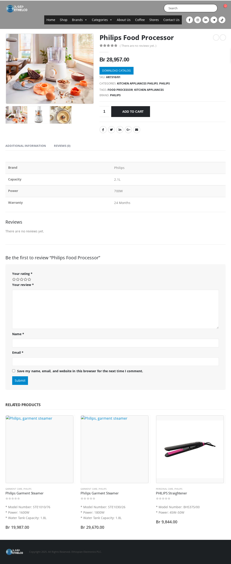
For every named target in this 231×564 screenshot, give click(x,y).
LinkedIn (119, 129)
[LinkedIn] (205, 19)
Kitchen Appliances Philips (137, 83)
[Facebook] (189, 19)
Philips (115, 95)
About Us (124, 20)
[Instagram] (197, 19)
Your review (23, 285)
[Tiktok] (222, 19)
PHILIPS (164, 83)
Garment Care (13, 488)
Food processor (120, 90)
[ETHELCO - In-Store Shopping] (16, 9)
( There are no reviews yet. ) (138, 46)
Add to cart (133, 111)
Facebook (103, 129)
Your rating (22, 273)
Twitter (111, 129)
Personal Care (164, 488)
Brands (77, 20)
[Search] (213, 8)
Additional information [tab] (25, 146)
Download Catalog (116, 71)
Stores (154, 20)
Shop (63, 20)
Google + (128, 129)
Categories (100, 20)
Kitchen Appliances (149, 90)
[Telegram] (213, 19)
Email (136, 129)
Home (50, 20)
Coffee (140, 20)
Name (18, 334)
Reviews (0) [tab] (62, 146)
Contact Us (171, 20)
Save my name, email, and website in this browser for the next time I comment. (80, 371)
